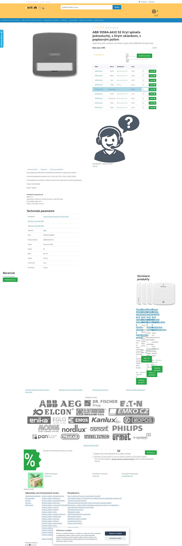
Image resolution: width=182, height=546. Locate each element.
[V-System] (142, 436)
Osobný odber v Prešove (50, 521)
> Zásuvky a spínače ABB (62, 23)
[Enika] (39, 420)
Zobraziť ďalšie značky (91, 445)
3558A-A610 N (99, 102)
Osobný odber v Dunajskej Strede (53, 501)
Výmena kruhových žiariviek (77, 501)
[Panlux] (44, 436)
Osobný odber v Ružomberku (52, 523)
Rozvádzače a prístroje (51, 20)
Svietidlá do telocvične (75, 510)
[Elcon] (53, 412)
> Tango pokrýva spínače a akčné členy (91, 23)
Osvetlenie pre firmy (75, 521)
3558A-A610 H (99, 84)
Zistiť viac (48, 476)
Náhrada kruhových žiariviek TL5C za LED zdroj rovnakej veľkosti (89, 503)
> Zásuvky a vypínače (47, 23)
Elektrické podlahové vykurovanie (79, 514)
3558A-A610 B (98, 80)
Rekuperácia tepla (74, 512)
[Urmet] (122, 436)
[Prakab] (70, 436)
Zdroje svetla (99, 20)
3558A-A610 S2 (99, 89)
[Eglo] (59, 420)
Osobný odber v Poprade (50, 519)
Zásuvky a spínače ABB (36, 221)
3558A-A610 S (98, 107)
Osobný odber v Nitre (49, 512)
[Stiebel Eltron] (96, 436)
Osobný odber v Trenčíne (50, 528)
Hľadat (117, 7)
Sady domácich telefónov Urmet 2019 (81, 507)
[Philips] (127, 428)
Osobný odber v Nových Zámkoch (53, 514)
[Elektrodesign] (91, 412)
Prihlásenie (144, 1)
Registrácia (151, 1)
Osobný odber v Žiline (49, 535)
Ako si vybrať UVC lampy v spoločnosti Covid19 (84, 496)
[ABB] (48, 403)
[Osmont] (99, 428)
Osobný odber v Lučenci (50, 507)
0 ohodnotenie (111, 28)
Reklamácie (29, 505)
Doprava (48, 1)
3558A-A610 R (98, 71)
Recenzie (44, 169)
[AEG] (71, 403)
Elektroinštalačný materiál (10, 20)
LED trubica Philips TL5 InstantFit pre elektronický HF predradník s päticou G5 (95, 498)
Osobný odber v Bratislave (51, 498)
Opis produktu (33, 169)
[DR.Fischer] (100, 403)
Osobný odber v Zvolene (50, 532)
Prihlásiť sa (151, 453)
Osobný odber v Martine (50, 510)
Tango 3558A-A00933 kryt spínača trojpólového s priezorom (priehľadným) (159, 319)
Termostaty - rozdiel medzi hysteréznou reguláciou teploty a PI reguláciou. (93, 505)
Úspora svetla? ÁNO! (75, 523)
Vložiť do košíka (144, 56)
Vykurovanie (73, 20)
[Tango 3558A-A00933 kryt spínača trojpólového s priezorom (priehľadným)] (163, 294)
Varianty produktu (141, 381)
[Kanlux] (106, 420)
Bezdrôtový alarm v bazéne (77, 519)
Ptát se (94, 166)
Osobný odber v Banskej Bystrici (53, 496)
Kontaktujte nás (127, 476)
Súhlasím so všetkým (115, 533)
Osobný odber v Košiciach (51, 503)
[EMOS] (78, 420)
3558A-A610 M (99, 93)
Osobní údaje (29, 498)
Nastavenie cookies (115, 538)
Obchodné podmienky (32, 1)
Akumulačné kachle (74, 516)
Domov (29, 23)
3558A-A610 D (99, 75)
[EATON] (131, 403)
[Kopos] (139, 420)
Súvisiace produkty (56, 169)
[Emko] (129, 412)
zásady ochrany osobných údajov (123, 459)
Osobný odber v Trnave (50, 530)
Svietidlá (64, 20)
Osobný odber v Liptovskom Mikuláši (55, 505)
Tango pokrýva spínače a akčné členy (56, 216)
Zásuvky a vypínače (85, 20)
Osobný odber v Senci (49, 525)
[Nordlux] (74, 428)
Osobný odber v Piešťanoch (51, 516)
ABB (44, 230)
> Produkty (36, 23)
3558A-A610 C (99, 98)
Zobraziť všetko (47, 539)
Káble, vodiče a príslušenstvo (32, 20)
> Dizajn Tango (75, 23)
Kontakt (42, 1)
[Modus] (49, 428)
